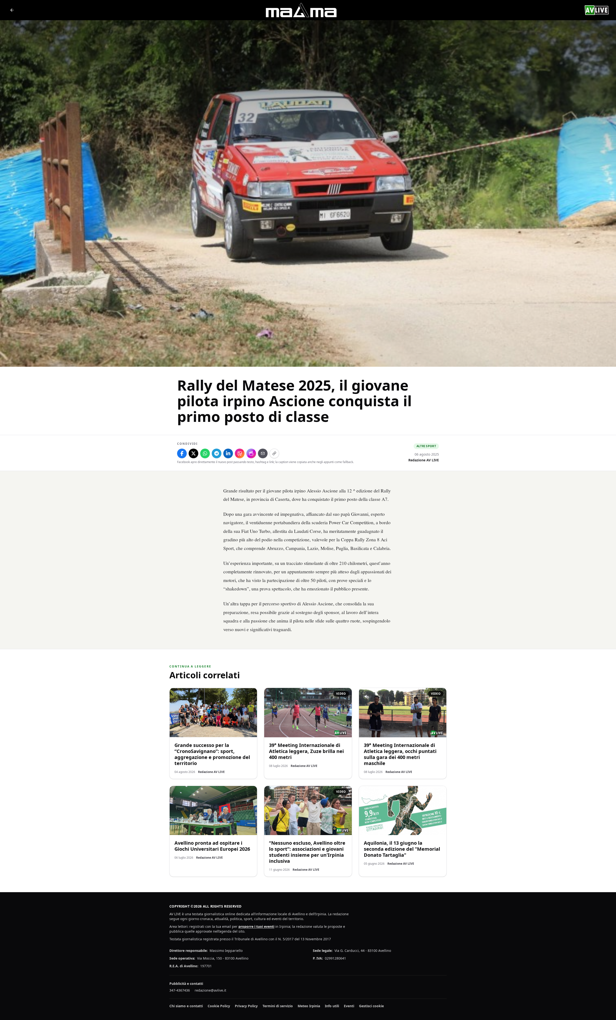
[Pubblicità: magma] (300, 10)
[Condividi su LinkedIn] (228, 453)
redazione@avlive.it (210, 990)
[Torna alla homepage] (12, 10)
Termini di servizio (278, 1006)
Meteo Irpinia (309, 1006)
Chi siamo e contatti (186, 1006)
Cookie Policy (219, 1006)
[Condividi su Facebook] (182, 453)
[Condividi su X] (193, 453)
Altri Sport (426, 446)
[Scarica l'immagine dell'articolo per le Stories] (239, 453)
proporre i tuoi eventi (256, 926)
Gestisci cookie (371, 1006)
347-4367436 (179, 990)
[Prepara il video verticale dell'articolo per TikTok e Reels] (251, 453)
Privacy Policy (246, 1006)
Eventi (349, 1006)
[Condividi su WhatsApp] (205, 453)
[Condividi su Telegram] (216, 453)
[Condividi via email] (263, 453)
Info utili (332, 1006)
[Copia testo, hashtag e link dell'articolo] (274, 453)
